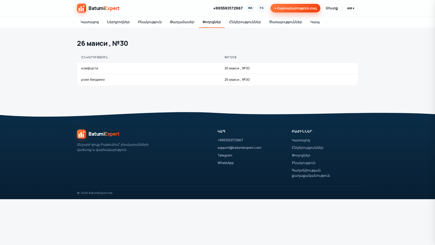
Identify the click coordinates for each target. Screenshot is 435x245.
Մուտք (332, 8)
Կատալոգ (90, 22)
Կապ (315, 22)
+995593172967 (228, 8)
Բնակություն (150, 22)
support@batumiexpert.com (239, 147)
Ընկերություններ (245, 22)
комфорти (89, 68)
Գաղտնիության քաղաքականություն (311, 173)
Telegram (225, 155)
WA (250, 8)
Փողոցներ (212, 22)
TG (261, 8)
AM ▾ (350, 8)
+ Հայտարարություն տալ (295, 8)
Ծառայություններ (285, 22)
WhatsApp (226, 163)
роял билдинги (93, 79)
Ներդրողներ (118, 22)
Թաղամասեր (182, 22)
